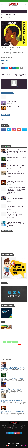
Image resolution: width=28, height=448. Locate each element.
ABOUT (4, 341)
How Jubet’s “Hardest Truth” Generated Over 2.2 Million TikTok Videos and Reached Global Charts (16, 198)
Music (6, 11)
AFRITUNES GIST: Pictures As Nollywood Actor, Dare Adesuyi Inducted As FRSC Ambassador (16, 224)
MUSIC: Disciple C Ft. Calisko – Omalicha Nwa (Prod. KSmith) (16, 182)
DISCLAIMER (15, 341)
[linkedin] (21, 433)
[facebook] (10, 1)
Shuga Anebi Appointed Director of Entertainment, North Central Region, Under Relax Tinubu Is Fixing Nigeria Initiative (15, 174)
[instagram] (15, 1)
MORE (19, 343)
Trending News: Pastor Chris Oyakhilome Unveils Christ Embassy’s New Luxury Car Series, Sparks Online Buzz (16, 151)
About (13, 443)
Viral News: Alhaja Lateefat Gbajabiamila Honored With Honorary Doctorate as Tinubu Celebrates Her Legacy (16, 165)
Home (3, 11)
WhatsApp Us (18, 443)
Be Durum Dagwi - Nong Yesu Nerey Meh (16, 95)
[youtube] (19, 129)
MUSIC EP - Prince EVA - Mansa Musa (15, 106)
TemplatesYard (13, 445)
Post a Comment (6, 119)
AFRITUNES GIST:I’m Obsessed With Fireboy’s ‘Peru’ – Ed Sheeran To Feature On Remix (16, 206)
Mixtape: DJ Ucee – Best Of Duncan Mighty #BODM (16, 158)
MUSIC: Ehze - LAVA (11, 101)
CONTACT (9, 341)
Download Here (4, 60)
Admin (4, 17)
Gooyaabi (24, 445)
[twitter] (13, 1)
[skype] (17, 1)
